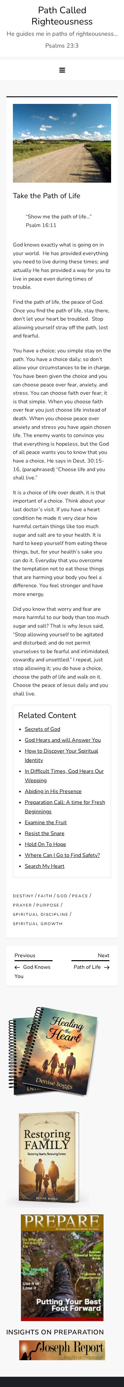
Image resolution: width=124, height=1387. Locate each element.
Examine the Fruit (46, 822)
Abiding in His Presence (53, 791)
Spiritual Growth (38, 923)
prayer (22, 905)
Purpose (48, 905)
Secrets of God (42, 729)
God (62, 896)
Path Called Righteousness (62, 16)
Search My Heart (44, 866)
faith (45, 896)
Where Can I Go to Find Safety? (62, 855)
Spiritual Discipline (40, 914)
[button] (62, 70)
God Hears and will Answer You (63, 740)
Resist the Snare (44, 833)
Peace (80, 896)
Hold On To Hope (45, 844)
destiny (23, 896)
